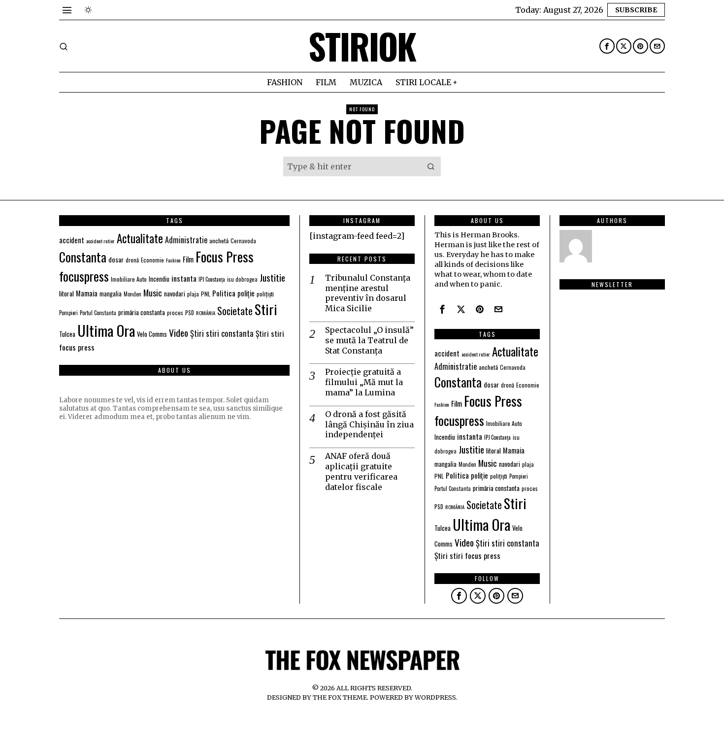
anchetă (219, 240)
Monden (132, 294)
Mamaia (87, 293)
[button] (431, 166)
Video (178, 332)
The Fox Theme (340, 697)
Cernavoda (243, 240)
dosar (116, 259)
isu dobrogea (242, 279)
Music (152, 292)
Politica (223, 293)
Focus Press (225, 256)
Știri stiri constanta (222, 333)
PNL (205, 294)
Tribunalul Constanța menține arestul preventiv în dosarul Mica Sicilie (367, 293)
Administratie (186, 240)
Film (188, 259)
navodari (174, 293)
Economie (152, 260)
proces (175, 312)
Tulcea (67, 334)
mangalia (110, 293)
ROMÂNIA (205, 313)
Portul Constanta (98, 313)
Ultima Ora (106, 330)
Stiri (266, 309)
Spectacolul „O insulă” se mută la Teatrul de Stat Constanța (369, 340)
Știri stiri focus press (467, 555)
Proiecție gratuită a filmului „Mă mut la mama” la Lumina (364, 382)
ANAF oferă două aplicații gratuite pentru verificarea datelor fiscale (361, 471)
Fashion (173, 260)
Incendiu (159, 279)
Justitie (272, 277)
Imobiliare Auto (129, 279)
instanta (184, 278)
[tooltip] (607, 46)
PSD (189, 312)
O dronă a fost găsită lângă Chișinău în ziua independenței (369, 424)
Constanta (82, 256)
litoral (66, 293)
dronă (132, 260)
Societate (235, 311)
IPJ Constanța (211, 279)
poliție (246, 293)
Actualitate (140, 238)
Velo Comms (152, 334)
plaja (193, 294)
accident (71, 240)
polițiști (265, 294)
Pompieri (68, 313)
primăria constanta (141, 312)
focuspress (84, 276)
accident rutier (100, 241)
